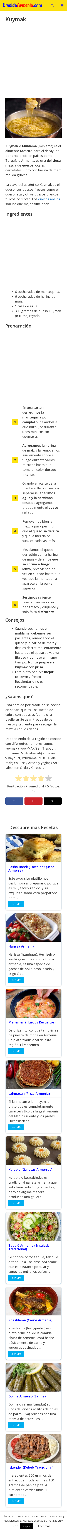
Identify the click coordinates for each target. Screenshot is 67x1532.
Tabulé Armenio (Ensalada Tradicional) (29, 1247)
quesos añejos (49, 199)
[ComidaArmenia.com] (23, 5)
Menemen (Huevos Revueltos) (32, 1022)
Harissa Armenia (21, 946)
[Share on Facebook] (14, 801)
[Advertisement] (33, 62)
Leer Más (16, 904)
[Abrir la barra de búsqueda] (52, 5)
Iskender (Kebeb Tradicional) (30, 1467)
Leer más (44, 1526)
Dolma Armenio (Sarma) (27, 1396)
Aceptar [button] (27, 1526)
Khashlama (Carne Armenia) (30, 1320)
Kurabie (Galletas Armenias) (30, 1169)
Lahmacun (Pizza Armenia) (29, 1093)
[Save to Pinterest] (33, 801)
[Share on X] (53, 801)
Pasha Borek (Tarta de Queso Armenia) (31, 868)
